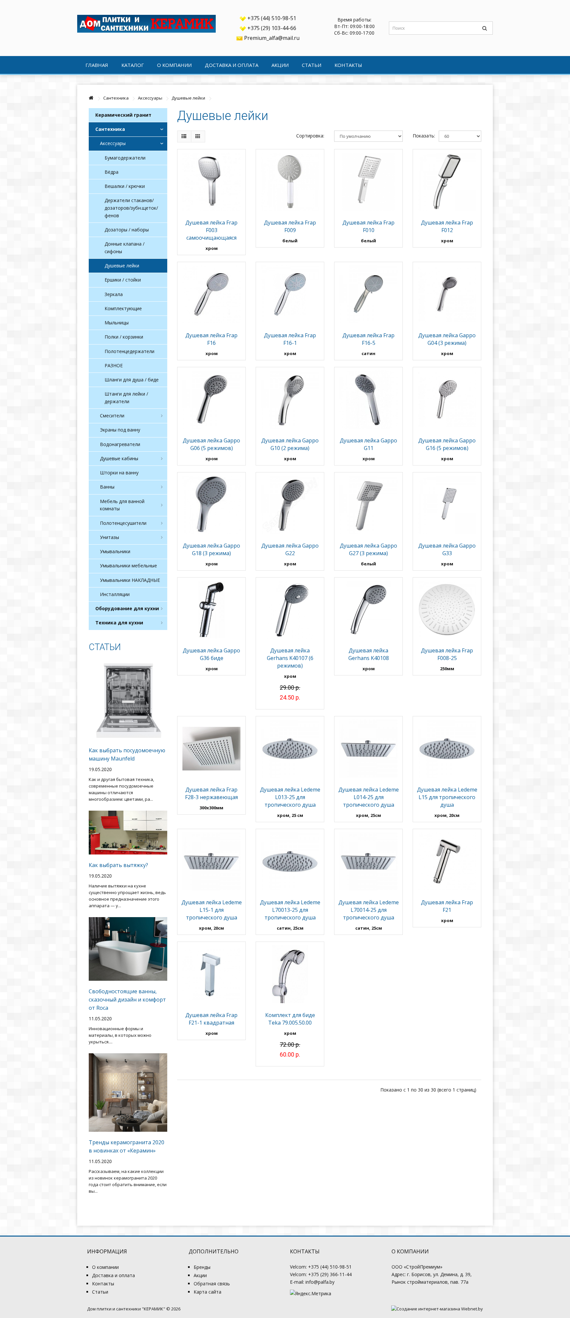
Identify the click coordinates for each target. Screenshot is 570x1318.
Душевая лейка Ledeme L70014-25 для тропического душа (368, 910)
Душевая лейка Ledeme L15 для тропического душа (447, 797)
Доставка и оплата (231, 65)
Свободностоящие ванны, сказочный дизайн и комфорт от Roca (127, 999)
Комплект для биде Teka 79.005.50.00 (290, 1018)
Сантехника (116, 98)
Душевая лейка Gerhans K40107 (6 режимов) (290, 658)
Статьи (311, 65)
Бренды (202, 1267)
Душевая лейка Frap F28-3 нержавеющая (211, 793)
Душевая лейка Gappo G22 (290, 549)
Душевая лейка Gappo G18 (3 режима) (211, 549)
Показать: (421, 136)
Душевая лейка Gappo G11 (368, 444)
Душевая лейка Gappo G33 (447, 549)
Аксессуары (150, 98)
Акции (280, 65)
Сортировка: (310, 136)
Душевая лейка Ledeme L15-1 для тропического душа (211, 910)
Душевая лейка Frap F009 (290, 226)
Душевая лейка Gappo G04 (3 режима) (447, 339)
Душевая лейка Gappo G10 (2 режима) (290, 444)
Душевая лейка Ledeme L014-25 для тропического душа (368, 797)
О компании (174, 65)
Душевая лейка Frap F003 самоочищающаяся (211, 230)
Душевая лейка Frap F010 (368, 226)
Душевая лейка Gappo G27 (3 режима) (368, 549)
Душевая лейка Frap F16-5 (368, 339)
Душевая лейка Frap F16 (211, 339)
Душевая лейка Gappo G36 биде (211, 654)
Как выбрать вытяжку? (118, 865)
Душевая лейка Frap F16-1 (290, 339)
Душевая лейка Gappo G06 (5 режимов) (211, 444)
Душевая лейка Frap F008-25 (447, 654)
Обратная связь (212, 1283)
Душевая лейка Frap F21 (447, 906)
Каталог (132, 65)
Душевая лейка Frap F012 (447, 226)
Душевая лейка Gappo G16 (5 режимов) (447, 444)
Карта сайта (207, 1292)
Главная (96, 65)
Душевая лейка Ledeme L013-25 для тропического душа (290, 797)
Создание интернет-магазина (428, 1309)
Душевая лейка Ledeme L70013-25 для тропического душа (290, 910)
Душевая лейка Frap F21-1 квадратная (211, 1018)
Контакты (348, 65)
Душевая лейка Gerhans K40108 (368, 654)
